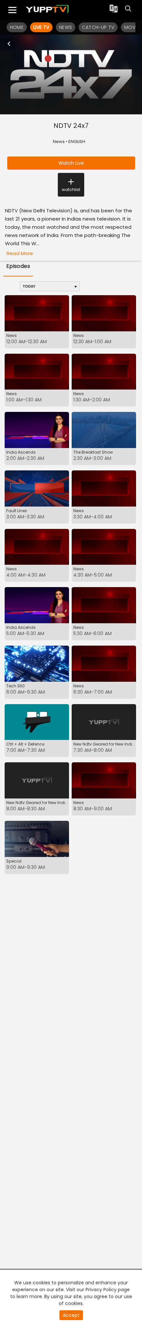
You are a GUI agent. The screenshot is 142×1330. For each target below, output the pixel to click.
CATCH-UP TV (98, 27)
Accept (71, 1315)
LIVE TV (41, 27)
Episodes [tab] (18, 266)
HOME (16, 27)
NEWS (65, 27)
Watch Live (71, 163)
